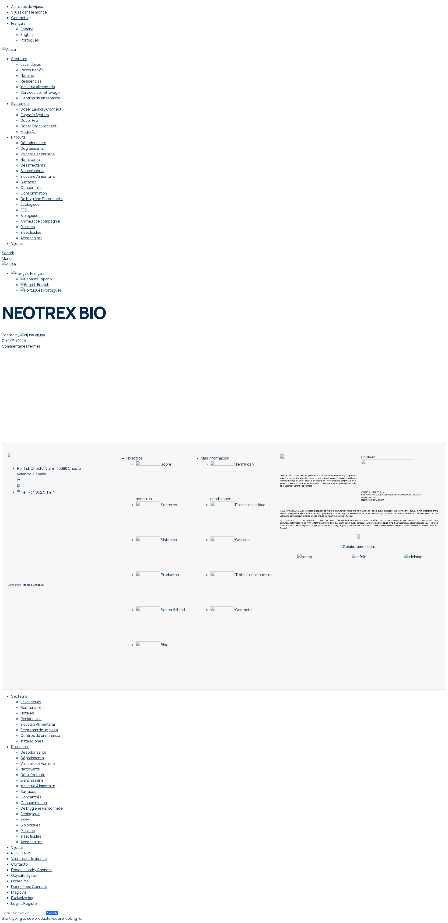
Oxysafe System (35, 114)
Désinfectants (33, 165)
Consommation (34, 193)
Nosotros (134, 458)
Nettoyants (30, 159)
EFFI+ (25, 209)
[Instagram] (39, 507)
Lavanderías (31, 64)
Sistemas (168, 539)
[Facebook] (65, 507)
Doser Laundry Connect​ (41, 109)
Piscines (28, 226)
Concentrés (31, 187)
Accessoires (31, 237)
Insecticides (31, 232)
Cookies (242, 539)
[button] (282, 557)
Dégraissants (32, 148)
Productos (169, 574)
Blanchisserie (32, 170)
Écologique (30, 204)
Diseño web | (26, 584)
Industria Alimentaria (38, 86)
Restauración (32, 70)
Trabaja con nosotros (253, 574)
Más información (215, 458)
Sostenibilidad (172, 609)
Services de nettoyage (40, 92)
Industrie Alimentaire (38, 176)
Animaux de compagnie (40, 221)
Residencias (31, 81)
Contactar (243, 609)
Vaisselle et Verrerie (38, 154)
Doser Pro (29, 120)
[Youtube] (56, 507)
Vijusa (40, 335)
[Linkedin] (47, 507)
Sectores (168, 504)
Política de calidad (249, 504)
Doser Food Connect (38, 126)
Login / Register (24, 903)
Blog (164, 644)
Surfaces (28, 182)
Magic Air (28, 131)
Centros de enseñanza (40, 98)
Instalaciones (32, 741)
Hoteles (27, 75)
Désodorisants (33, 142)
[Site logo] (9, 49)
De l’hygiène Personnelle (42, 198)
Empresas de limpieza (39, 729)
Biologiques (31, 215)
